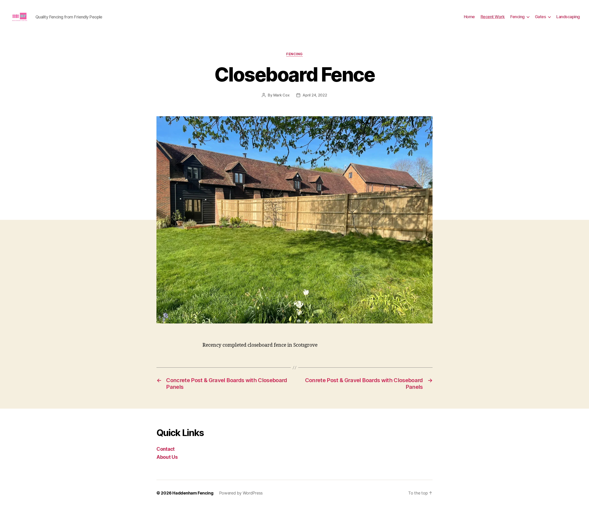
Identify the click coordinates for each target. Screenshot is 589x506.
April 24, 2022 (315, 95)
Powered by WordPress (241, 493)
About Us (167, 457)
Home (469, 16)
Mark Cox (281, 95)
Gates (540, 16)
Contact (165, 449)
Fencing (517, 16)
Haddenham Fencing (192, 493)
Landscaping (568, 16)
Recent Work (493, 16)
